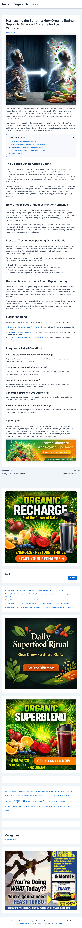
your (7, 810)
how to (46, 796)
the (25, 806)
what (46, 806)
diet (47, 791)
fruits (10, 796)
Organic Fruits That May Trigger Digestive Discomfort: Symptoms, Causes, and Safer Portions (39, 607)
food (57, 791)
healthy (26, 796)
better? (32, 791)
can (36, 791)
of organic (9, 801)
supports (20, 806)
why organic (62, 806)
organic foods (41, 801)
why (55, 806)
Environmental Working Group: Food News (23, 327)
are (10, 791)
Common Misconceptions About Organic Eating (27, 150)
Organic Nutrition (11, 840)
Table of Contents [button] (16, 137)
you (72, 806)
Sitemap (59, 923)
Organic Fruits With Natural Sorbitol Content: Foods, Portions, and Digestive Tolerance (36, 590)
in (50, 796)
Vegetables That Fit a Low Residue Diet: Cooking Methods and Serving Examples (34, 600)
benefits (15, 791)
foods (63, 791)
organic (19, 801)
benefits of (22, 791)
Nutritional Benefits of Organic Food (21, 332)
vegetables (40, 806)
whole (51, 806)
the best (30, 806)
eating (51, 791)
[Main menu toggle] (77, 4)
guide (15, 796)
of (68, 796)
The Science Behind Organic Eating (23, 141)
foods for (69, 791)
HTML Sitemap (37, 923)
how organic (39, 796)
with (68, 806)
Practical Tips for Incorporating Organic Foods (27, 147)
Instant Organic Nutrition (21, 4)
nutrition (62, 795)
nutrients (54, 796)
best (27, 791)
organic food (30, 801)
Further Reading (16, 153)
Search (7, 574)
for (6, 795)
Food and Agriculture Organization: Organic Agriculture (28, 337)
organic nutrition (66, 801)
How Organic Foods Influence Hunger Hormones (28, 144)
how (32, 795)
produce (8, 806)
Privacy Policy (25, 923)
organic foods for (54, 801)
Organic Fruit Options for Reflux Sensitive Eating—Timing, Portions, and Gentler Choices (37, 603)
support (14, 806)
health (20, 795)
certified (41, 791)
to (35, 806)
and (6, 791)
